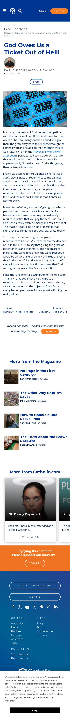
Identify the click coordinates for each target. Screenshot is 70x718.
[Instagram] (34, 607)
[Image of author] (9, 62)
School (41, 627)
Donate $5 (50, 331)
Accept (35, 710)
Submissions (19, 654)
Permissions (19, 658)
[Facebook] (13, 607)
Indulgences (16, 29)
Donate (59, 11)
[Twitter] (20, 607)
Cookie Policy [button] (57, 694)
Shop (43, 11)
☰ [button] (5, 10)
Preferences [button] (10, 701)
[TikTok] (48, 607)
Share (36, 81)
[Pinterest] (41, 607)
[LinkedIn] (56, 607)
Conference (45, 631)
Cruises (42, 635)
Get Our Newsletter (35, 585)
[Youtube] (27, 607)
